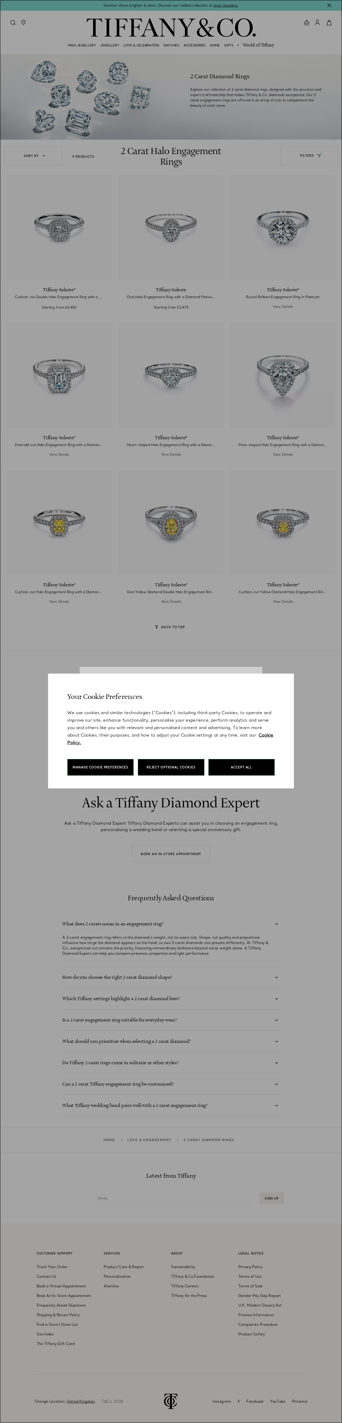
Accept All (241, 767)
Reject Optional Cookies (171, 767)
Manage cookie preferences (100, 767)
